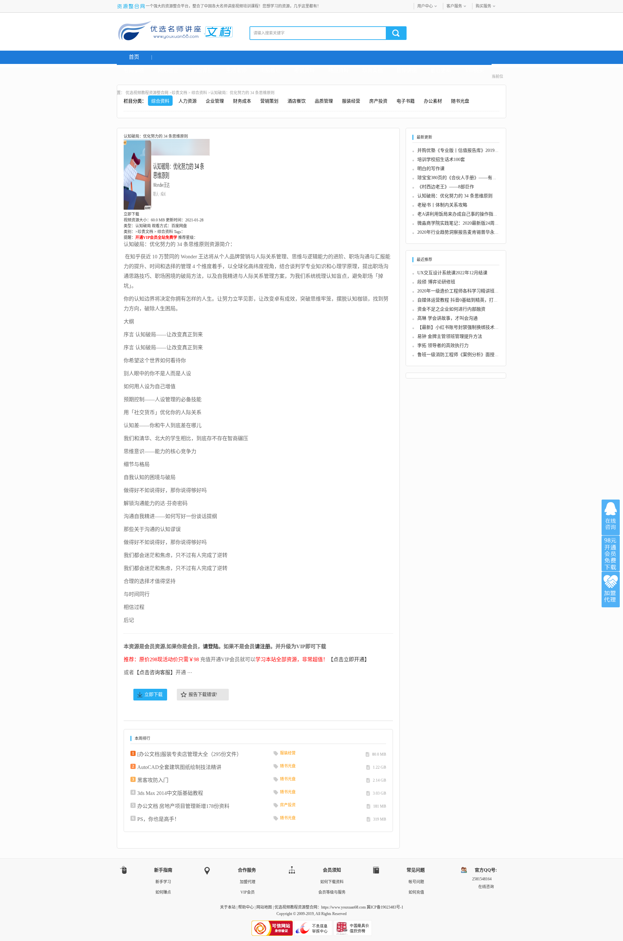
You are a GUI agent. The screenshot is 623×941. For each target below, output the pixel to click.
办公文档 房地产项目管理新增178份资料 (183, 806)
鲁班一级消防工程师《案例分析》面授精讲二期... (467, 354)
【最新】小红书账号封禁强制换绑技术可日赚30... (467, 327)
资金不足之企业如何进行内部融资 (451, 309)
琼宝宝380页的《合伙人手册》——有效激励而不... (468, 177)
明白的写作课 (431, 168)
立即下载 (153, 694)
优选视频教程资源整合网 (147, 93)
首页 (134, 57)
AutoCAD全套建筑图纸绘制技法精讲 (179, 767)
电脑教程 (270, 70)
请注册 (262, 646)
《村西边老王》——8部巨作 (445, 186)
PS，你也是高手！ (158, 819)
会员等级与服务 (332, 892)
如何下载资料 (332, 882)
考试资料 (304, 70)
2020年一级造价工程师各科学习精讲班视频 (460, 291)
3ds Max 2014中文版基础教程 (170, 793)
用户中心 (425, 6)
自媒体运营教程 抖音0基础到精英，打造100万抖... (467, 300)
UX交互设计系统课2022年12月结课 (452, 272)
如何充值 (416, 892)
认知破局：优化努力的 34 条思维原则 (455, 195)
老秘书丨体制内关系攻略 (442, 205)
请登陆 (210, 646)
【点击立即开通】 (349, 659)
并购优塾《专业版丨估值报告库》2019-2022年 (463, 150)
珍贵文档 (372, 70)
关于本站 (228, 907)
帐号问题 (416, 882)
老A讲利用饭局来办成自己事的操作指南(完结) (463, 214)
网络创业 (168, 70)
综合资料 (199, 93)
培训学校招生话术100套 (441, 159)
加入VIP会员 (611, 553)
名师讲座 (134, 70)
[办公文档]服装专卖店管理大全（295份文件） (189, 754)
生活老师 (236, 70)
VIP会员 (247, 892)
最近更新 (440, 70)
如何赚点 (163, 892)
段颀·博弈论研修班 (436, 281)
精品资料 (338, 70)
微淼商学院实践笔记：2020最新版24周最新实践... (467, 223)
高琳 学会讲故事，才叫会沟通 (447, 318)
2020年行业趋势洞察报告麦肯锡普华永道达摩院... (467, 232)
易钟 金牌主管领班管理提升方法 (449, 336)
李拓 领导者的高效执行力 (443, 345)
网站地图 (264, 907)
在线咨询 (611, 517)
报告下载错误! (203, 694)
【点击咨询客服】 (155, 672)
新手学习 (163, 882)
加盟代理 (247, 882)
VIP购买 (474, 70)
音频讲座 (406, 70)
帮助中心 (246, 907)
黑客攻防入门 (152, 780)
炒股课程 (202, 70)
